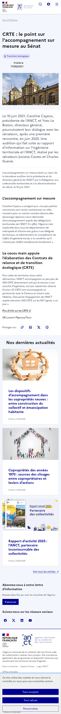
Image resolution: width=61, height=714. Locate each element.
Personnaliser (30, 708)
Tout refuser (30, 700)
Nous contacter (10, 666)
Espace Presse (27, 666)
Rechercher (40, 4)
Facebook (47, 327)
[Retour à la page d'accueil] (25, 7)
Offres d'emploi (10, 671)
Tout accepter (31, 692)
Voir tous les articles (44, 571)
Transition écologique (18, 56)
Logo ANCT (42, 666)
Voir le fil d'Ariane (9, 20)
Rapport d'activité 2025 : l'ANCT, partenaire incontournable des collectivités (27, 547)
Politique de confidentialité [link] (11, 712)
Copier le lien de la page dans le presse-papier (22, 327)
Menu (57, 4)
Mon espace (49, 4)
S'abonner (10, 602)
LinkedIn (30, 327)
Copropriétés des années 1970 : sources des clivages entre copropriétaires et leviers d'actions (29, 476)
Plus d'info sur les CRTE (15, 310)
